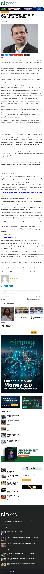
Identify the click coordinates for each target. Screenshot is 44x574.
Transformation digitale (5, 292)
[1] (20, 120)
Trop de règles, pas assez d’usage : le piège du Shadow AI (13, 441)
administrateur (4, 21)
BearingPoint (5, 291)
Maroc (24, 291)
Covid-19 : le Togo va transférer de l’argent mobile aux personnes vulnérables (13, 476)
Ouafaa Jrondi (38, 291)
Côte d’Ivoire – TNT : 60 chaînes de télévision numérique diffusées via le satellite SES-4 (13, 490)
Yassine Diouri (12, 292)
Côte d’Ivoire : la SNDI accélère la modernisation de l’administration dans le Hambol (21, 318)
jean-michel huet (19, 291)
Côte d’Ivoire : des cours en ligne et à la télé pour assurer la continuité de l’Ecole (13, 470)
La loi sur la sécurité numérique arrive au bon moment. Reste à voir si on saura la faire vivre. (7, 325)
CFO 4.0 (10, 291)
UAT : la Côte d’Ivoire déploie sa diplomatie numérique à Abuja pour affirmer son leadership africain (13, 435)
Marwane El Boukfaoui (30, 291)
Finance (14, 291)
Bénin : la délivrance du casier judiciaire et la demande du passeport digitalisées (13, 483)
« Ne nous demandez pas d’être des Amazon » (13, 416)
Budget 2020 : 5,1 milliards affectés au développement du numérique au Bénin (13, 496)
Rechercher (33, 332)
